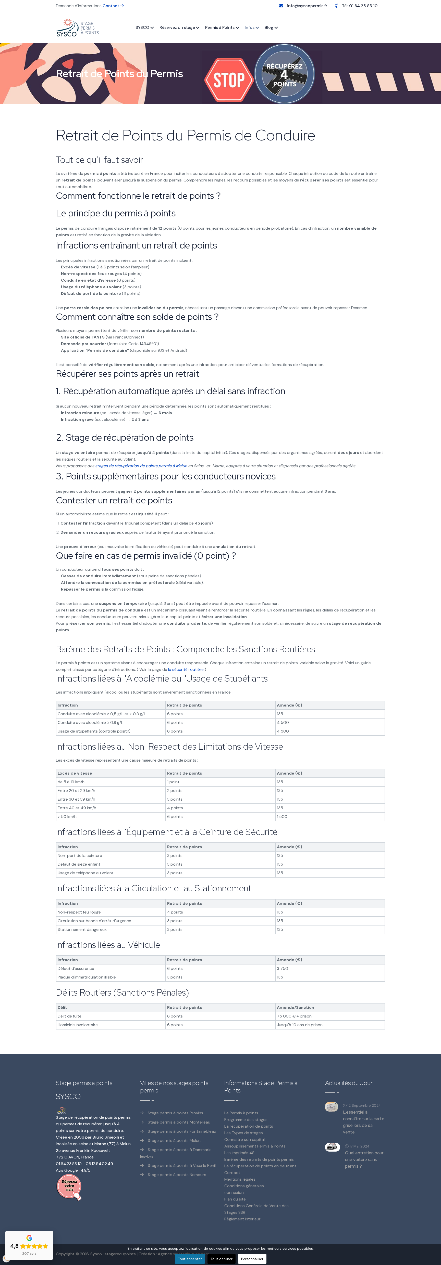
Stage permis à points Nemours (176, 1174)
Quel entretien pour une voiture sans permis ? (364, 1159)
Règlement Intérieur (242, 1219)
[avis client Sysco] (94, 1187)
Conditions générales (244, 1186)
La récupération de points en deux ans (260, 1166)
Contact (111, 5)
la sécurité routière (186, 669)
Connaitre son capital (244, 1139)
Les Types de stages (243, 1133)
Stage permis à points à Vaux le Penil (181, 1165)
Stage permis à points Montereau (178, 1122)
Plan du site (235, 1199)
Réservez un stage (177, 27)
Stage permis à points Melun (174, 1140)
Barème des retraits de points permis (259, 1159)
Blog (269, 27)
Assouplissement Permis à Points (255, 1146)
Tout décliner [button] (221, 1259)
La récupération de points (248, 1126)
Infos (249, 27)
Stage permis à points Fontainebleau (181, 1131)
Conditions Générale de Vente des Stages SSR (256, 1209)
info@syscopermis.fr (307, 5)
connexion (234, 1192)
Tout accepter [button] (190, 1259)
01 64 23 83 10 (363, 5)
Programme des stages (245, 1119)
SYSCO (142, 27)
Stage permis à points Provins (175, 1113)
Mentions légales (239, 1179)
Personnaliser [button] (252, 1259)
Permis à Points (220, 27)
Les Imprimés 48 (239, 1152)
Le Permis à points (241, 1113)
